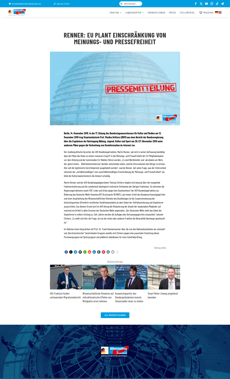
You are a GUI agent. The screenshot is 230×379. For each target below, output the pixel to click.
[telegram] (222, 3)
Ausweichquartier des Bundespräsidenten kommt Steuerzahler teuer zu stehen (115, 297)
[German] (216, 12)
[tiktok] (217, 3)
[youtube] (206, 3)
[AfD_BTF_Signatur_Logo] (17, 10)
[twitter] (201, 3)
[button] (66, 252)
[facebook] (195, 3)
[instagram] (211, 3)
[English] (220, 12)
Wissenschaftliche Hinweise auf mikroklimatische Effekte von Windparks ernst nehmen (83, 297)
